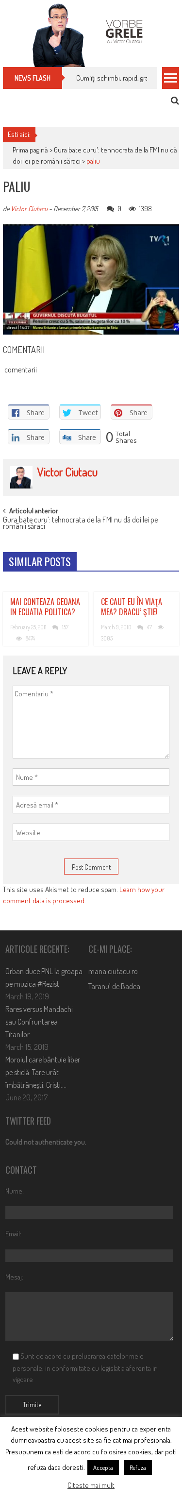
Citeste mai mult (91, 1485)
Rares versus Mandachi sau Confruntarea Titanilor (39, 1021)
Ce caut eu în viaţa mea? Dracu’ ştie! (131, 607)
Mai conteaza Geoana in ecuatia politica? (45, 607)
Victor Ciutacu (29, 208)
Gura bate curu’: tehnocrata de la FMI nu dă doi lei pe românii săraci (80, 524)
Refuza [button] (138, 1467)
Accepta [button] (103, 1467)
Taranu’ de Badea (114, 986)
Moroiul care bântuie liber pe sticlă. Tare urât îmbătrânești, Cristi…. (42, 1072)
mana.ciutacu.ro (113, 971)
